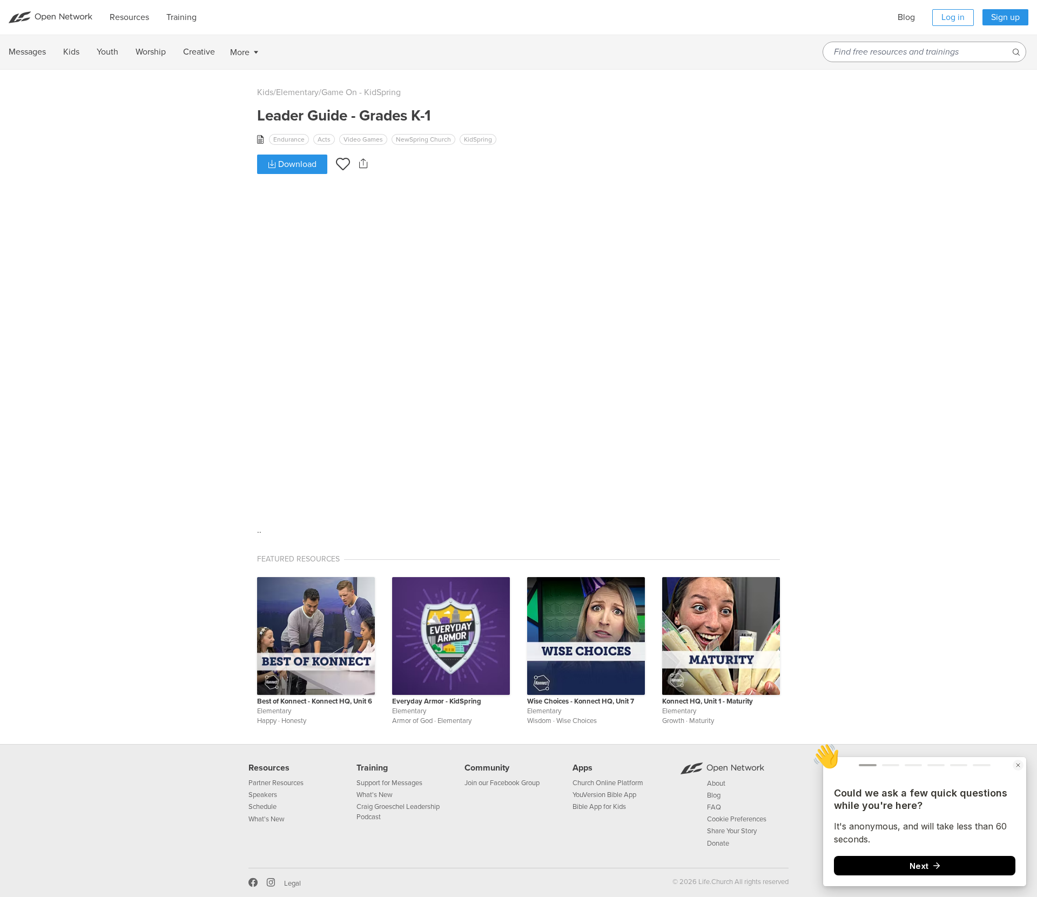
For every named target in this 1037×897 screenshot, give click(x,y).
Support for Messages (389, 783)
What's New (266, 819)
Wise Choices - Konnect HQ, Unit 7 (580, 701)
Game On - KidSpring (361, 92)
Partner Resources (276, 783)
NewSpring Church (423, 139)
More (240, 52)
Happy (267, 721)
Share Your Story (732, 831)
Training (372, 767)
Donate (718, 843)
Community (486, 767)
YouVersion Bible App (604, 795)
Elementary (297, 92)
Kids (265, 92)
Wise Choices (576, 721)
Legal (292, 883)
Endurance (289, 139)
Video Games (363, 139)
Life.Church (715, 882)
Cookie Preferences (736, 819)
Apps (582, 767)
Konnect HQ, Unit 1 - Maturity (707, 701)
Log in (953, 17)
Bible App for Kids (599, 806)
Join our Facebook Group (502, 783)
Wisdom (539, 721)
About (716, 783)
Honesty (293, 721)
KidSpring (478, 139)
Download (296, 164)
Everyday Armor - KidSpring (436, 701)
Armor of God (412, 721)
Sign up (1005, 17)
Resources (268, 767)
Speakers (262, 795)
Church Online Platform (608, 783)
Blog (906, 17)
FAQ (714, 807)
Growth (673, 721)
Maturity (701, 721)
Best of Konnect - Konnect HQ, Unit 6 (314, 701)
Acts (324, 139)
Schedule (262, 806)
